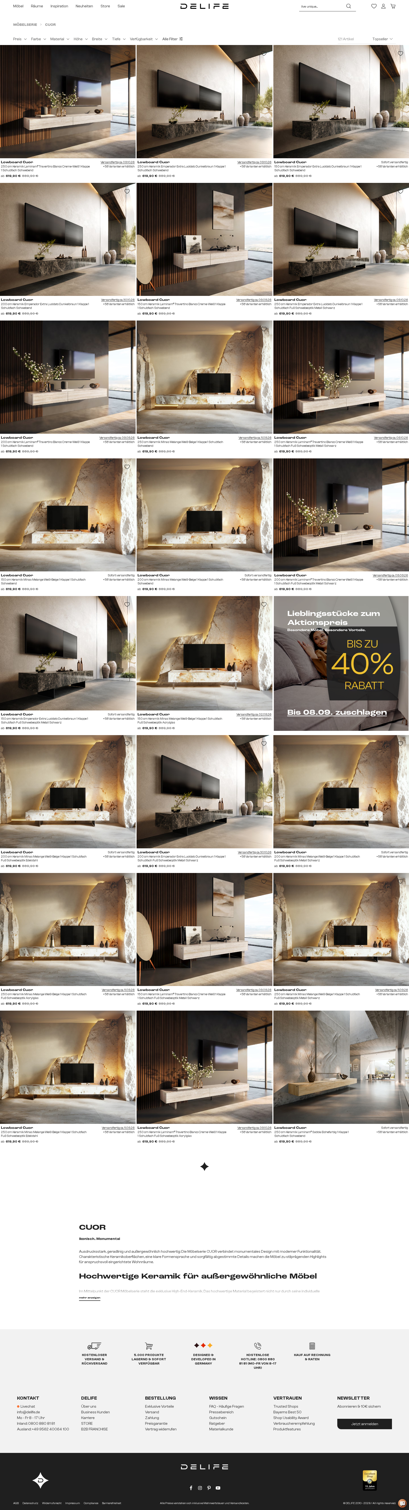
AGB (16, 1503)
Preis (17, 39)
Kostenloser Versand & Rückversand (94, 1359)
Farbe (36, 39)
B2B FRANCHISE (94, 1429)
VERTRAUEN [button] (287, 1398)
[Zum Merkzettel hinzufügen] (127, 53)
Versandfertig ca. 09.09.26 (253, 300)
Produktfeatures (287, 1429)
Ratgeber (217, 1423)
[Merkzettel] (374, 6)
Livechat (28, 1406)
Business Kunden (95, 1412)
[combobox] (320, 6)
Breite (97, 39)
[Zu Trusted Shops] (370, 1480)
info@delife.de (28, 1412)
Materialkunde (221, 1429)
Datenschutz (30, 1503)
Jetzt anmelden (364, 1424)
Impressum (72, 1503)
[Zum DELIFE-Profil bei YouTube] (218, 1489)
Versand (152, 1412)
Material (57, 39)
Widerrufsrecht (52, 1503)
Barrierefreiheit (111, 1503)
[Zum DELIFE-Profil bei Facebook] (191, 1489)
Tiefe (116, 39)
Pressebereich (221, 1412)
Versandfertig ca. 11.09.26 (255, 437)
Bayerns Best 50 (287, 1412)
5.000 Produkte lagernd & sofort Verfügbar (149, 1359)
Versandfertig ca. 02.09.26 (253, 714)
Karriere (88, 1418)
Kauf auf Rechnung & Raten (312, 1357)
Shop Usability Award (291, 1418)
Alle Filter (170, 39)
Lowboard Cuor (17, 162)
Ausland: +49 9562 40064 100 (43, 1429)
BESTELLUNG (160, 1398)
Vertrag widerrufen (161, 1429)
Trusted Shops (285, 1406)
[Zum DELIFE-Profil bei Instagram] (200, 1489)
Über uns (88, 1406)
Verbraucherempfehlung (294, 1423)
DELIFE (89, 1398)
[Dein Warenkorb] (393, 6)
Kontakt (28, 1398)
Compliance (91, 1503)
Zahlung (152, 1418)
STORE (87, 1423)
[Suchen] (348, 6)
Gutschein (218, 1418)
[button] (204, 1418)
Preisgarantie (156, 1423)
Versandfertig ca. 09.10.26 (118, 162)
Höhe (78, 39)
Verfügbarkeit (141, 39)
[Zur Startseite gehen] (204, 6)
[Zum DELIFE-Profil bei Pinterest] (209, 1489)
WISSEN (218, 1398)
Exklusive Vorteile (159, 1406)
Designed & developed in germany (203, 1359)
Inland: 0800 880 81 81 (36, 1423)
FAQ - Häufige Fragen (226, 1406)
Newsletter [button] (353, 1398)
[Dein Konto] (383, 6)
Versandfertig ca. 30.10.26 (118, 300)
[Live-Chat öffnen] (402, 1503)
